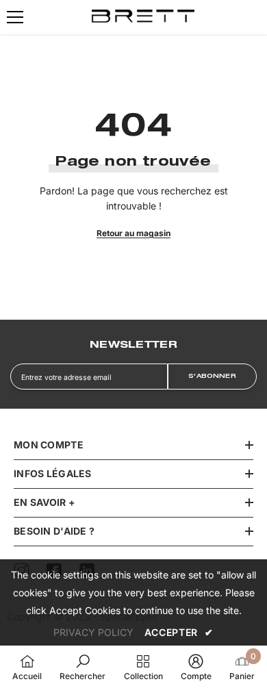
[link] (82, 666)
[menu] (15, 17)
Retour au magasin (133, 233)
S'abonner (212, 376)
